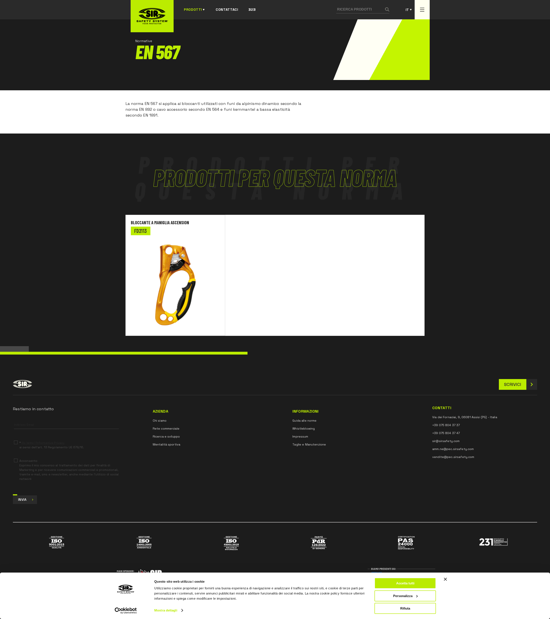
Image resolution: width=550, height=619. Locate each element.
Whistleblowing (303, 428)
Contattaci (227, 9)
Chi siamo (160, 420)
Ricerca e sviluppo (166, 436)
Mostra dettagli (165, 610)
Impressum (300, 436)
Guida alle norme (304, 420)
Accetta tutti (405, 583)
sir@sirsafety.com (446, 441)
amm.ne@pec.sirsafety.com (453, 449)
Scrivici (512, 384)
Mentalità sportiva (166, 444)
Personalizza (402, 596)
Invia (22, 499)
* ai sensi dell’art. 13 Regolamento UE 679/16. (51, 445)
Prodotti (193, 9)
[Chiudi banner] (445, 579)
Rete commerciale (166, 428)
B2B (252, 9)
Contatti (441, 408)
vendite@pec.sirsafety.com (453, 457)
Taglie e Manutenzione (309, 444)
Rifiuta (405, 608)
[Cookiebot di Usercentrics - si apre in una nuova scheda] (126, 610)
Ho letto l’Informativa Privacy (43, 443)
